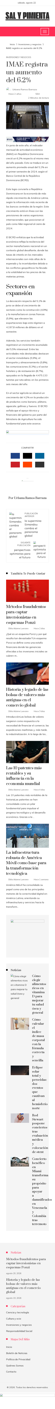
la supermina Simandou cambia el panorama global (33, 524)
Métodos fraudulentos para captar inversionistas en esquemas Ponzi (26, 614)
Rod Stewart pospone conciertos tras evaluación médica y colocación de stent (40, 1133)
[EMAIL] (39, 464)
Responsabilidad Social (19, 1331)
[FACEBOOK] (15, 456)
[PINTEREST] (15, 464)
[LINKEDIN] (39, 456)
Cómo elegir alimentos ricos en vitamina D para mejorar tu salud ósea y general (39, 994)
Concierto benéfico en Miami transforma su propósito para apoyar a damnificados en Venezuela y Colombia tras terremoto (42, 1191)
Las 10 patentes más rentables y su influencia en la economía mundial (24, 775)
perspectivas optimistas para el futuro (20, 550)
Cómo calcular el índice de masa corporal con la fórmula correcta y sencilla (38, 1040)
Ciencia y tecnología (17, 1312)
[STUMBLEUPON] (27, 464)
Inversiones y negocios (18, 57)
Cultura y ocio (13, 1318)
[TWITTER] (27, 456)
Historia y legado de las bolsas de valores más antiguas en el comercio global (27, 697)
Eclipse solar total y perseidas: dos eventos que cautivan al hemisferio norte (40, 1088)
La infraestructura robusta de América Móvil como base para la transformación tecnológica (26, 863)
